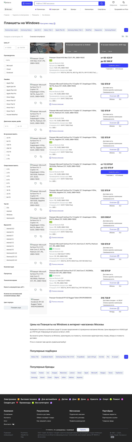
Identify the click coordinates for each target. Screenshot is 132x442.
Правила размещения (77, 421)
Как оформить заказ (44, 421)
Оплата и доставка (43, 414)
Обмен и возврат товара (45, 418)
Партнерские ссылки (109, 418)
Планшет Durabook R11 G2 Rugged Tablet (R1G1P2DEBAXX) (70, 298)
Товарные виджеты (109, 414)
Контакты (7, 418)
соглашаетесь (60, 430)
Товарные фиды (108, 421)
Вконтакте (7, 424)
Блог (5, 421)
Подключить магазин (77, 414)
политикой (70, 430)
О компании (8, 414)
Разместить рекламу (77, 418)
